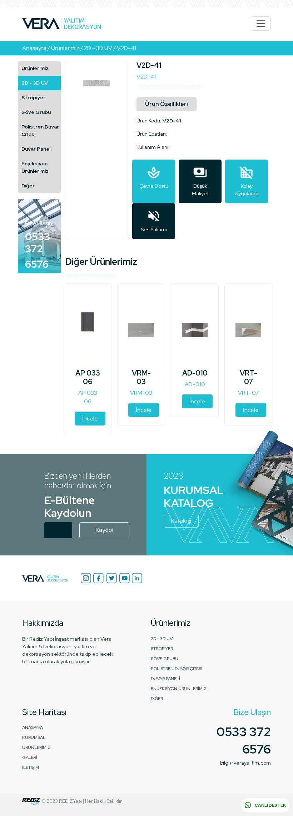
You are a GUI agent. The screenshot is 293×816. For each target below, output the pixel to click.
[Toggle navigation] (261, 23)
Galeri (29, 757)
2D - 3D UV (34, 83)
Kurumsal (33, 737)
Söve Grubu (36, 112)
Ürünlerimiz (35, 68)
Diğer (28, 185)
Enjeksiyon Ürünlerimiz (35, 167)
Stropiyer (33, 97)
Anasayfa (32, 727)
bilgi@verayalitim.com (245, 763)
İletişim (30, 767)
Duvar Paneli (36, 149)
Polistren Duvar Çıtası (40, 130)
